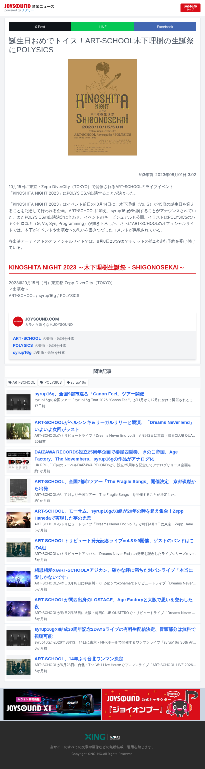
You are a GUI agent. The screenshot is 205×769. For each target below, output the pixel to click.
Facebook (165, 27)
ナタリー (28, 10)
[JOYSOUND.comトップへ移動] (190, 8)
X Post (40, 27)
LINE (102, 27)
